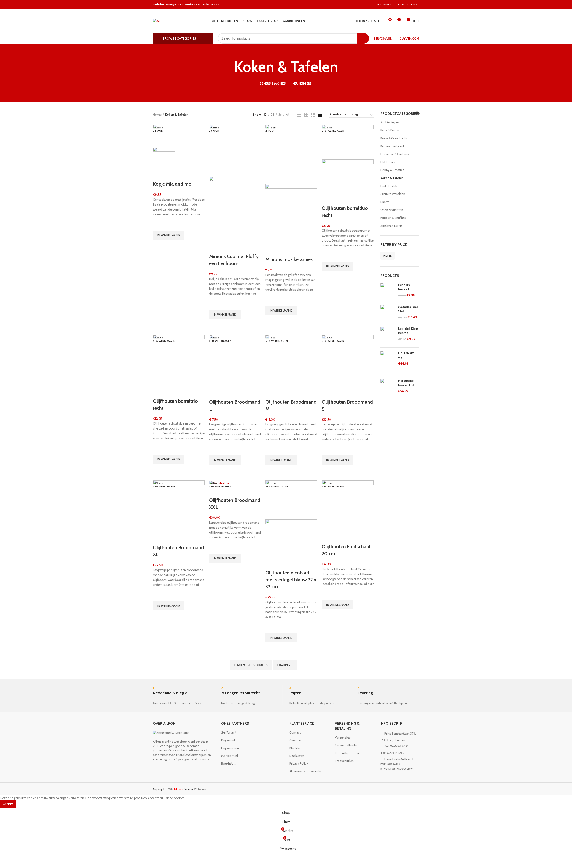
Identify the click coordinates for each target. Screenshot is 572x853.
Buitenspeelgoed (392, 146)
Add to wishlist (158, 225)
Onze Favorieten (391, 210)
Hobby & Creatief (392, 170)
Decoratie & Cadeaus (394, 154)
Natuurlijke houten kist (406, 383)
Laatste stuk (388, 186)
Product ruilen (344, 761)
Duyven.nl (228, 740)
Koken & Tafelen (392, 178)
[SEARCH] (363, 38)
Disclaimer (296, 756)
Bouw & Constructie (393, 138)
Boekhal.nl (228, 763)
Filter (387, 255)
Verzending (342, 738)
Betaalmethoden (346, 745)
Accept (8, 804)
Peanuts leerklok (404, 287)
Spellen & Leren (391, 226)
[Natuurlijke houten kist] (387, 386)
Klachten (295, 748)
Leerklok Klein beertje (408, 331)
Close (159, 127)
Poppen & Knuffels (393, 218)
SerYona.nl (383, 38)
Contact (295, 732)
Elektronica (387, 162)
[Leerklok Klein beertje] (387, 335)
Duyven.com (409, 38)
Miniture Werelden (392, 194)
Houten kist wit (406, 355)
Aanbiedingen (389, 122)
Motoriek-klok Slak (408, 309)
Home (157, 115)
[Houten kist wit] (387, 361)
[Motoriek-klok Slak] (387, 312)
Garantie (295, 740)
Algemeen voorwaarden (305, 771)
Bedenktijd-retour (347, 753)
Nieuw (384, 202)
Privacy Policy (298, 763)
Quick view (158, 245)
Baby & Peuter (389, 130)
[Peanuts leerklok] (387, 290)
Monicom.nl (229, 756)
